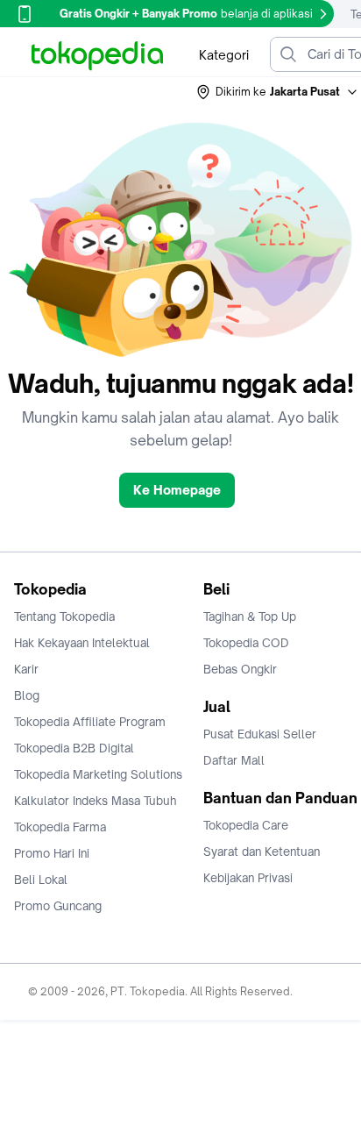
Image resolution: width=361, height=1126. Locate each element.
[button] (278, 92)
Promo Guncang (58, 906)
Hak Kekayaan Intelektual (82, 643)
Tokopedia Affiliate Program (90, 722)
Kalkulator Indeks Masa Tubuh (95, 801)
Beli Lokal (40, 880)
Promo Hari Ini (51, 853)
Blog (26, 695)
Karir (26, 669)
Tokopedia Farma (60, 827)
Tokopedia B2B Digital (74, 748)
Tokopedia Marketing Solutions (98, 774)
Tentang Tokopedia (64, 616)
